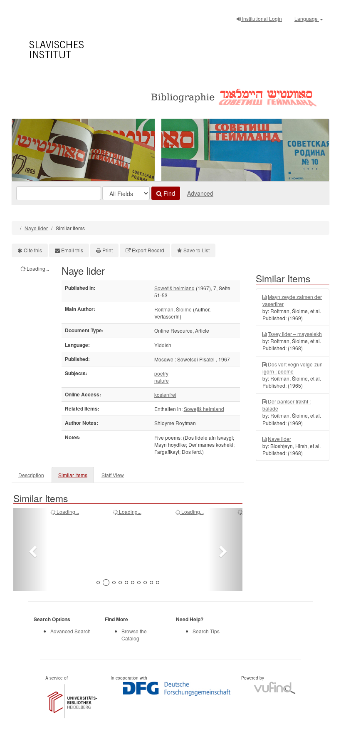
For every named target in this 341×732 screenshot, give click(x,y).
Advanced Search (70, 631)
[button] (30, 549)
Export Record (148, 250)
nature (161, 380)
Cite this (33, 250)
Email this (72, 250)
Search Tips (206, 631)
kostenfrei (165, 394)
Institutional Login (261, 18)
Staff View (112, 474)
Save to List (196, 250)
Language (306, 18)
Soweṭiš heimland (174, 287)
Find (168, 193)
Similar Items (72, 474)
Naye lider (36, 228)
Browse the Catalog (134, 634)
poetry (161, 373)
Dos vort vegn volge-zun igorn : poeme (292, 368)
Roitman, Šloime (173, 309)
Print (107, 250)
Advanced (200, 193)
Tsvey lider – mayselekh (295, 333)
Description (31, 474)
